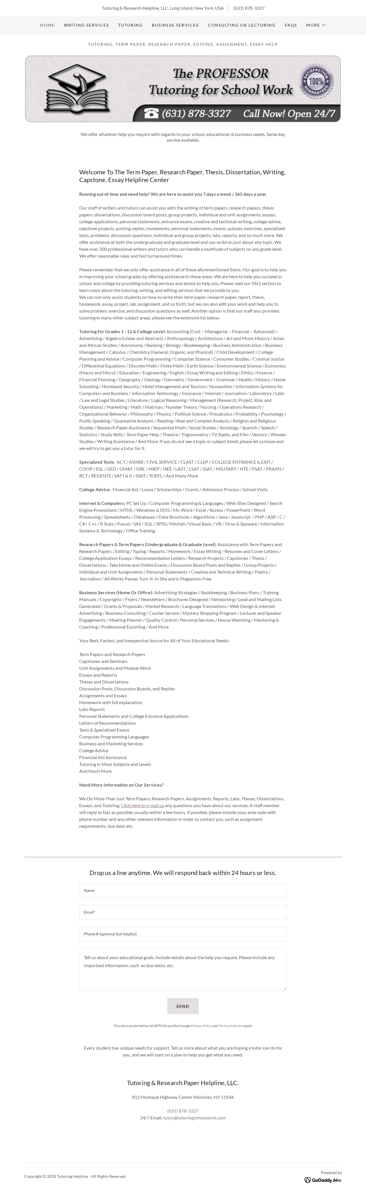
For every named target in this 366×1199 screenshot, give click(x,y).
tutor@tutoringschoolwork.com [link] (194, 1117)
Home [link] (47, 25)
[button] (316, 25)
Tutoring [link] (130, 25)
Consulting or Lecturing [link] (242, 25)
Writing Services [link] (86, 25)
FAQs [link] (291, 25)
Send (182, 1006)
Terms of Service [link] (231, 1026)
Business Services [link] (175, 25)
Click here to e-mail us (142, 805)
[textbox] (183, 890)
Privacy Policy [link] (201, 1026)
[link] (323, 1179)
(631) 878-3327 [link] (248, 8)
